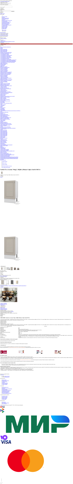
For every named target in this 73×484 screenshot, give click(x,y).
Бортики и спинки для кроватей (5, 99)
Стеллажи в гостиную (3, 87)
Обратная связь (2, 405)
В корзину (1, 287)
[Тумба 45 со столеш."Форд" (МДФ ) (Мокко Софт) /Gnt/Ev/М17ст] (10, 261)
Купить (1, 177)
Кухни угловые (2, 102)
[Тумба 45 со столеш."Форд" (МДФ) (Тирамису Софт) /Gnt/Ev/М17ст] (17, 284)
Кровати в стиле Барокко (4, 68)
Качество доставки (4, 26)
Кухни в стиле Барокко (3, 69)
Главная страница (4, 161)
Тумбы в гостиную (3, 89)
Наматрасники (2, 143)
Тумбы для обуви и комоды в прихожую (6, 124)
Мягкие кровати (2, 137)
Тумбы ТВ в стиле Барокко (4, 77)
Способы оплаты (4, 381)
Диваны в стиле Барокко (3, 76)
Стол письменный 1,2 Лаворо (4, 54)
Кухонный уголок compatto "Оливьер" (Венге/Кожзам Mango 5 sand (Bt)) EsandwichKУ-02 (13, 285)
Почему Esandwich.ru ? (5, 387)
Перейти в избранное (3, 38)
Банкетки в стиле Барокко (4, 114)
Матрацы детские (2, 95)
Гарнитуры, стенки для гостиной (5, 83)
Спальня (1, 126)
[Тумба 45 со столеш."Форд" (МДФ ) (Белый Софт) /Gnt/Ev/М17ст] (7, 284)
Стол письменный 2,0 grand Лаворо (5, 56)
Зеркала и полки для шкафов (4, 150)
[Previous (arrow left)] (0, 483)
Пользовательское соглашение (6, 390)
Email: (1, 10)
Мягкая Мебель (2, 109)
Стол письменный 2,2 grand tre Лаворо (5, 57)
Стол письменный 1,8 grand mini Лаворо (6, 55)
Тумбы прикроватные (3, 139)
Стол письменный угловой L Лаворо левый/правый (7, 60)
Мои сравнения (4, 403)
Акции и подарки (4, 16)
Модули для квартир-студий (4, 153)
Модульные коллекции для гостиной (5, 88)
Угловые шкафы (2, 65)
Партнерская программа (5, 22)
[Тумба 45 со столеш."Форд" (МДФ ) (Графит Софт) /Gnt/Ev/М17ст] (12, 284)
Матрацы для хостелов (3, 152)
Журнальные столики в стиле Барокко (5, 73)
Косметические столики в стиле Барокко (6, 79)
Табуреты (1, 106)
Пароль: (1, 11)
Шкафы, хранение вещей (4, 63)
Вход (1, 32)
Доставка (3, 382)
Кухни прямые (2, 101)
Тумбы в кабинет (2, 120)
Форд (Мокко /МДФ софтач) (6, 167)
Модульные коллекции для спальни (5, 127)
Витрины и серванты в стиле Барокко (5, 80)
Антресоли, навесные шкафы (4, 149)
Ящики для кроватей (3, 98)
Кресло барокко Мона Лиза (4, 112)
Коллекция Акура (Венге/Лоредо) (5, 155)
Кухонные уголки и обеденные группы (6, 52)
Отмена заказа (4, 28)
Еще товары (2, 159)
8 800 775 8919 (2, 13)
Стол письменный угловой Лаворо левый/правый (7, 62)
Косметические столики (3, 140)
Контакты (3, 17)
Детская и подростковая (3, 90)
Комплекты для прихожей (4, 122)
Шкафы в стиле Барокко (3, 78)
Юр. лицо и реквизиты (5, 24)
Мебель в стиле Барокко (3, 66)
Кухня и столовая (4, 164)
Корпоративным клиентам (6, 23)
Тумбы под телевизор (3, 86)
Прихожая (1, 121)
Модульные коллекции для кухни (5, 100)
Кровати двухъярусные (3, 49)
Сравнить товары (2, 40)
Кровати (1, 48)
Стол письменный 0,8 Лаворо (4, 53)
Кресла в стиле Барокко (3, 75)
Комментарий (2, 7)
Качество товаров (4, 27)
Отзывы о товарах (4, 384)
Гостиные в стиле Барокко (4, 70)
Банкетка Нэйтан (2, 113)
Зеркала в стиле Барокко (3, 71)
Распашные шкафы (3, 64)
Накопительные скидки (5, 380)
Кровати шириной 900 (3, 131)
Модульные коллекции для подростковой (6, 92)
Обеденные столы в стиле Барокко (5, 74)
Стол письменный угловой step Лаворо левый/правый (8, 61)
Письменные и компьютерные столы (5, 117)
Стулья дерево (2, 105)
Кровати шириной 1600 (3, 50)
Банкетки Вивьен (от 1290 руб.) (4, 115)
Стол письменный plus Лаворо (4, 58)
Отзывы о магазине (5, 383)
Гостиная (1, 82)
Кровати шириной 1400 (3, 132)
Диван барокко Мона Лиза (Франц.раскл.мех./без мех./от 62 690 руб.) (10, 110)
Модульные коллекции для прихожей (5, 123)
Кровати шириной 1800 (3, 134)
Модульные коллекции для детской (5, 91)
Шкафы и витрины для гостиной (5, 84)
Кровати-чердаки (2, 94)
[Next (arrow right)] (1, 483)
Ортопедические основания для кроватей (6, 144)
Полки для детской (3, 97)
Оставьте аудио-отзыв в (3, 308)
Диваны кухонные (3, 104)
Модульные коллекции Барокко (4, 67)
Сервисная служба (4, 25)
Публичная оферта (4, 389)
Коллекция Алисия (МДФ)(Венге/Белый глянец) (7, 154)
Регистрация (4, 32)
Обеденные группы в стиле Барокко (5, 72)
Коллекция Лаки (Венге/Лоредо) (5, 156)
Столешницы (2, 108)
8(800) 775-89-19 (2, 307)
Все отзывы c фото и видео (4, 35)
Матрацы (1, 138)
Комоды (1, 47)
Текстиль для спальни (3, 142)
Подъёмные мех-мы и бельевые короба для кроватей (7, 128)
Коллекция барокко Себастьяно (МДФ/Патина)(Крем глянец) (9, 158)
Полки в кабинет (2, 119)
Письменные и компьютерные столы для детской (7, 96)
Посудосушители (2, 107)
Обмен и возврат (4, 398)
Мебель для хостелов (3, 151)
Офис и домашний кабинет (4, 116)
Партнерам (3, 19)
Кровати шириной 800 (3, 51)
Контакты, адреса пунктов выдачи (7, 20)
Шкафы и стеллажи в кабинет (4, 118)
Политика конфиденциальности (6, 393)
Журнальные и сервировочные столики (6, 85)
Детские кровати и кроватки (4, 93)
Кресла (1, 111)
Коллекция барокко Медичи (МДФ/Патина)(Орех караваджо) (9, 157)
